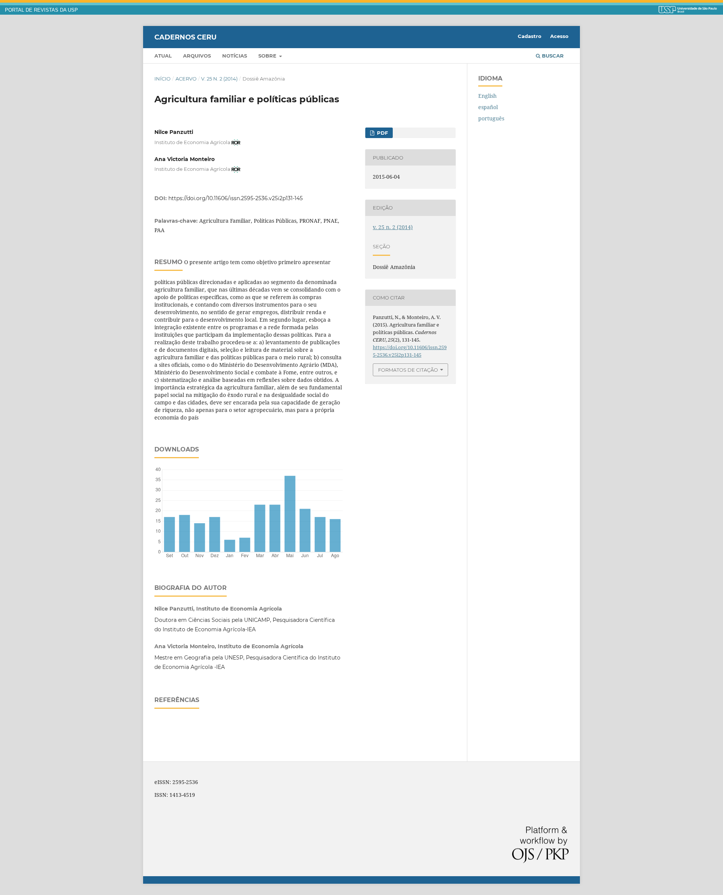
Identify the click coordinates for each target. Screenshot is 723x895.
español (488, 107)
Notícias (234, 56)
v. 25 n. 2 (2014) (219, 79)
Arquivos (197, 56)
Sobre (268, 56)
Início (162, 79)
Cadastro (529, 36)
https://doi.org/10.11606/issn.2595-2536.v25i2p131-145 (235, 198)
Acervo (186, 79)
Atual (163, 56)
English (487, 95)
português (491, 118)
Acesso (559, 36)
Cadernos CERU (185, 37)
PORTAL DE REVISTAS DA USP (41, 10)
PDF (381, 133)
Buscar (552, 56)
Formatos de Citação (408, 370)
